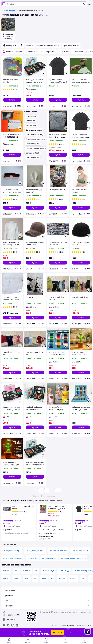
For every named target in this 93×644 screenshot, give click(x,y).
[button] (12, 100)
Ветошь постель (49, 558)
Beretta (16, 578)
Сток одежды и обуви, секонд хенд (8, 36)
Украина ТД (64, 571)
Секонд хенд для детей (35, 550)
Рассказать (57, 632)
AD (90, 578)
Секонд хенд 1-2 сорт (11, 550)
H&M (44, 578)
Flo (52, 578)
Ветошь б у (32, 558)
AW (83, 578)
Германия (79, 51)
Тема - (8, 615)
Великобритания (48, 51)
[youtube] (3, 625)
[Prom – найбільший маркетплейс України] (4, 4)
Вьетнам (65, 51)
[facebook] (8, 625)
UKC (16, 571)
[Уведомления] (89, 4)
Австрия (31, 51)
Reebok (73, 578)
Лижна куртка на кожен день (73, 558)
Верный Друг (48, 571)
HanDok (62, 578)
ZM (35, 578)
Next (27, 578)
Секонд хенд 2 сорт (80, 550)
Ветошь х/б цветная (58, 550)
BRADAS (6, 571)
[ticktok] (17, 625)
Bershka (26, 571)
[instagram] (12, 625)
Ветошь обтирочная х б (12, 558)
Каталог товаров (8, 10)
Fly (36, 571)
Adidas (5, 578)
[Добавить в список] (20, 73)
